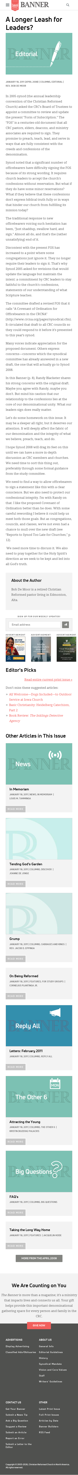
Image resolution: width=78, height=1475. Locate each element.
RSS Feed (44, 1433)
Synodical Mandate (50, 1364)
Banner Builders (48, 1427)
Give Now (39, 1325)
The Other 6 (48, 1127)
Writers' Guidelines (50, 1382)
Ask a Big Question (17, 1421)
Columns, (45, 82)
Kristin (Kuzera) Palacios (24, 1131)
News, (33, 795)
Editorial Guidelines (51, 1352)
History (43, 1358)
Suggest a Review (16, 1427)
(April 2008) (31, 82)
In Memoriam (44, 795)
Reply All (46, 1057)
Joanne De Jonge (19, 873)
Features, (35, 982)
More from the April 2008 (39, 1258)
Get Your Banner (15, 1409)
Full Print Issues (49, 1415)
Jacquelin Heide (52, 1235)
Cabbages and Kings (53, 944)
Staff (42, 1376)
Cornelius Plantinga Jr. (23, 986)
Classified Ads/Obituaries (21, 1352)
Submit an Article (16, 1433)
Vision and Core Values (53, 1370)
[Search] (67, 5)
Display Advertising (17, 1346)
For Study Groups (52, 982)
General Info (46, 1346)
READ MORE (16, 809)
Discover (46, 869)
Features (35, 1235)
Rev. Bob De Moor (16, 86)
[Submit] (65, 624)
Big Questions (49, 1202)
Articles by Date (48, 1421)
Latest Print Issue (49, 1409)
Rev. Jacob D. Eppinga (22, 948)
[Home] (35, 4)
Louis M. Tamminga (20, 799)
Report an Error (15, 1438)
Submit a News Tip (17, 1415)
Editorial (56, 82)
